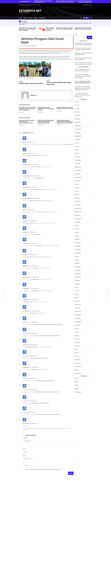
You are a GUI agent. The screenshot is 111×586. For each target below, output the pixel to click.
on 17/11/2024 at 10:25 (34, 277)
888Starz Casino (36, 268)
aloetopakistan (26, 265)
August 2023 (77, 222)
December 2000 (78, 366)
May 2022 (77, 256)
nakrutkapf (25, 187)
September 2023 (78, 218)
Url (23, 462)
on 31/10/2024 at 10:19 (35, 175)
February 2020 (78, 345)
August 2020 (77, 325)
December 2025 (78, 125)
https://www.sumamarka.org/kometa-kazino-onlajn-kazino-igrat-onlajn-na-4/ (46, 335)
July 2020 (77, 328)
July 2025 (77, 143)
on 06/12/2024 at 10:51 (33, 333)
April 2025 (77, 153)
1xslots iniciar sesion (32, 313)
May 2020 (77, 335)
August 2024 (77, 180)
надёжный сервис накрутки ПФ (39, 189)
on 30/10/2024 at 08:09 (33, 164)
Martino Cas (33, 45)
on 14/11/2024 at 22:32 (32, 232)
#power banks (39, 23)
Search (76, 34)
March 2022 (77, 263)
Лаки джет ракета (39, 245)
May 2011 (77, 349)
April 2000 (77, 369)
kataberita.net (30, 10)
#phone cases (33, 23)
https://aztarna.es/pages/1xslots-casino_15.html (39, 358)
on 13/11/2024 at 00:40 (30, 209)
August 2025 (77, 139)
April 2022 (77, 259)
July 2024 (77, 184)
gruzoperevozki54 (26, 198)
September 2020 (78, 321)
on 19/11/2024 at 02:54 (35, 311)
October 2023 (77, 215)
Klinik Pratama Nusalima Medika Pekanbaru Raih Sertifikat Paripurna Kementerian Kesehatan (46, 122)
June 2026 (77, 105)
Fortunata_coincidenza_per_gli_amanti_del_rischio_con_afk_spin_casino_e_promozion (48, 1)
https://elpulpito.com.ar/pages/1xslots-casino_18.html (44, 380)
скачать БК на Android (43, 211)
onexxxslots (25, 344)
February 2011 (78, 359)
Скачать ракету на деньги (27, 223)
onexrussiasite (26, 367)
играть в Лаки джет (36, 234)
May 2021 (77, 294)
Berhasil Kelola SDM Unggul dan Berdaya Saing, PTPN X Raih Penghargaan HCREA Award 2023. (83, 88)
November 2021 (78, 277)
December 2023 (78, 208)
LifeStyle (25, 17)
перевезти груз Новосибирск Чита (35, 200)
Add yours (32, 132)
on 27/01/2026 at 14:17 (33, 423)
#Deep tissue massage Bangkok (81, 23)
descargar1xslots (26, 311)
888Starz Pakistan (36, 279)
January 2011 (77, 363)
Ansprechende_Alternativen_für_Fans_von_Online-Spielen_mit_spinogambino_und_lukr (70, 1)
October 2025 (77, 132)
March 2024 (77, 198)
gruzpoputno (25, 164)
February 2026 (78, 118)
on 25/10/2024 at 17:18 (30, 142)
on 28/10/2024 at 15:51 (31, 153)
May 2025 (77, 149)
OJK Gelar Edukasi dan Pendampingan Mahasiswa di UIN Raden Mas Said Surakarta (83, 76)
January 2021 (77, 308)
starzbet (24, 153)
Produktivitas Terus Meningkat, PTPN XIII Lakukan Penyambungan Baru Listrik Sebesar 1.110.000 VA (26, 122)
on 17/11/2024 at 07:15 (34, 265)
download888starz (26, 175)
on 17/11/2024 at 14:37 (34, 299)
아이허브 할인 (77, 93)
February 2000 (78, 373)
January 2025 (77, 163)
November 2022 (78, 253)
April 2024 (77, 194)
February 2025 (78, 160)
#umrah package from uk (24, 23)
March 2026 (77, 115)
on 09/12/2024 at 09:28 (32, 344)
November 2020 (78, 314)
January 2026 (77, 122)
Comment (25, 438)
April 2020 (77, 339)
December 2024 (78, 167)
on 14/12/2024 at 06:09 (32, 378)
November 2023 (78, 211)
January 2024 (77, 204)
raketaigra (25, 220)
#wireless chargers (71, 23)
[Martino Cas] (25, 95)
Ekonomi (30, 17)
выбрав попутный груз (36, 166)
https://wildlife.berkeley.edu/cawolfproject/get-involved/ (39, 403)
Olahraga (35, 17)
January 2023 (77, 246)
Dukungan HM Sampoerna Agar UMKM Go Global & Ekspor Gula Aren (82, 95)
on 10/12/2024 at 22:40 (32, 356)
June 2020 (77, 332)
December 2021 (78, 273)
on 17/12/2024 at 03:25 (32, 401)
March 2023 (77, 239)
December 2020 (78, 311)
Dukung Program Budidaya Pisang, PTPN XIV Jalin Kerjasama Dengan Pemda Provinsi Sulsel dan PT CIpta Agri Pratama (65, 122)
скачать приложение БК (68, 144)
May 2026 (77, 108)
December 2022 (78, 249)
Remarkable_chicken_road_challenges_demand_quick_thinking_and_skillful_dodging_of (27, 29)
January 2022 (77, 270)
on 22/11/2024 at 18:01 (33, 322)
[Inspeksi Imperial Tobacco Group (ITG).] (1, 293)
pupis (24, 142)
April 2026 (77, 112)
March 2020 (77, 342)
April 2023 (77, 235)
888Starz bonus (35, 290)
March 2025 (77, 156)
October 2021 (77, 280)
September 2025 (78, 136)
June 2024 (77, 187)
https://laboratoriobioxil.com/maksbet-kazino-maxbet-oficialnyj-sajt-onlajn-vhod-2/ (47, 324)
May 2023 (77, 232)
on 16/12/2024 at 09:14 (32, 389)
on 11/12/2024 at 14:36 (33, 367)
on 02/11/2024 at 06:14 (32, 187)
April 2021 (77, 297)
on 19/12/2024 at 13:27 (32, 412)
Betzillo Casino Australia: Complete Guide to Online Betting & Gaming (64, 28)
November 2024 (78, 170)
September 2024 (78, 177)
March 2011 (77, 356)
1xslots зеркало (34, 369)
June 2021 (77, 290)
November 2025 (78, 129)
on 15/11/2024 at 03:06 (32, 254)
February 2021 (78, 304)
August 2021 (77, 284)
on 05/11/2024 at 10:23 (35, 198)
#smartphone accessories (61, 23)
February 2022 (78, 266)
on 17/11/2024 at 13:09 (34, 288)
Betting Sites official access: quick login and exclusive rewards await (83, 28)
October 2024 (77, 173)
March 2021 (77, 301)
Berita (21, 17)
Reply (37, 142)
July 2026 (77, 101)
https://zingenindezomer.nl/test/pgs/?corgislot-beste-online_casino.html (47, 414)
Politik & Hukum (42, 17)
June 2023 (77, 228)
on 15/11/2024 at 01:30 (32, 243)
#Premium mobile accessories (49, 23)
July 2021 (77, 287)
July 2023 (77, 225)
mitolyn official (26, 423)
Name (24, 449)
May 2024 (77, 191)
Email (24, 456)
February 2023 (78, 242)
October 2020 (77, 318)
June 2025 (77, 146)
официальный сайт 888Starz (33, 155)
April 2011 (77, 352)
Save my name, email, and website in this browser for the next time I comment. (43, 469)
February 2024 (78, 201)
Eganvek (76, 81)
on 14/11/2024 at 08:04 (32, 220)
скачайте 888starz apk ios (39, 178)
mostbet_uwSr (78, 86)
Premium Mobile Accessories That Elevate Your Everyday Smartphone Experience (50, 31)
